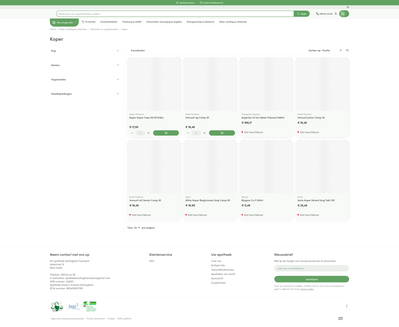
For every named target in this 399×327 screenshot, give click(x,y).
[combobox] (175, 14)
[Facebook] (346, 306)
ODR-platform (124, 318)
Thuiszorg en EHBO (69, 89)
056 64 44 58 (68, 274)
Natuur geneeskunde (69, 80)
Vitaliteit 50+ (69, 71)
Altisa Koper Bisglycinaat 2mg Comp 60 (207, 200)
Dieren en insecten (69, 98)
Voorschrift (217, 278)
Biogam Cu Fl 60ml (252, 200)
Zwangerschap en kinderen (69, 61)
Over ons (216, 260)
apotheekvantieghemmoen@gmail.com (87, 278)
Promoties (58, 29)
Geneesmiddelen (69, 106)
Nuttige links (218, 265)
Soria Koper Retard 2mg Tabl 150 (316, 200)
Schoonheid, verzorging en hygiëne (69, 39)
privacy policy (307, 288)
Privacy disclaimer (96, 318)
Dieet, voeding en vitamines (69, 50)
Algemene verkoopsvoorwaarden (67, 318)
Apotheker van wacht (223, 274)
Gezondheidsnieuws (222, 269)
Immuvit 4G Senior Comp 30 (145, 200)
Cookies (111, 318)
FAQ (151, 260)
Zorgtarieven (218, 282)
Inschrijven (312, 279)
